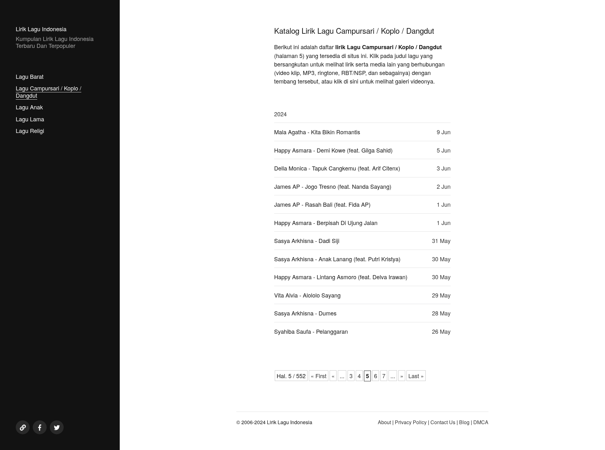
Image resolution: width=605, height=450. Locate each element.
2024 (280, 114)
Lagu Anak (29, 107)
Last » (416, 376)
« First (318, 376)
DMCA (480, 422)
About (384, 422)
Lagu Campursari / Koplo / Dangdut (48, 91)
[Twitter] (57, 427)
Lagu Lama (30, 119)
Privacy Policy (411, 422)
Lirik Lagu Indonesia (41, 29)
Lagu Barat (29, 76)
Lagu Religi (30, 130)
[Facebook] (40, 427)
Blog (464, 422)
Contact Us (442, 422)
